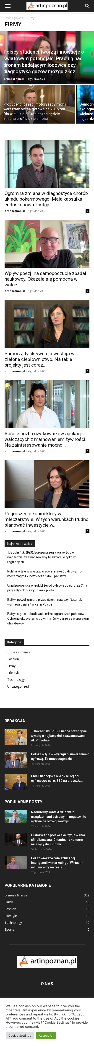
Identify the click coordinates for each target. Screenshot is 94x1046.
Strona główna (14, 18)
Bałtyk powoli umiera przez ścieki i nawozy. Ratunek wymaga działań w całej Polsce (44, 602)
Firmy (11, 666)
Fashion (13, 659)
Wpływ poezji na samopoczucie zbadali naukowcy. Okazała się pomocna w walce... (46, 279)
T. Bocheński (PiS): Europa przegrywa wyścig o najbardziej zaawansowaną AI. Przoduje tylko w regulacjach (41, 557)
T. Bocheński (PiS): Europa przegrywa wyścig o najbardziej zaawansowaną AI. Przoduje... (59, 735)
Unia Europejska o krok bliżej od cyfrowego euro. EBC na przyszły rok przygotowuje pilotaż (47, 588)
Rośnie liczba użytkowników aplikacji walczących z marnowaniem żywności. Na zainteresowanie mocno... (45, 439)
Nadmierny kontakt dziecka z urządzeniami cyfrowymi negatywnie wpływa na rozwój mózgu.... (58, 816)
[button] (7, 6)
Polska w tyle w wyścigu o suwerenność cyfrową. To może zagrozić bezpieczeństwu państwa (44, 574)
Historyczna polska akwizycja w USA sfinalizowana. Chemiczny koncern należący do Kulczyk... (58, 839)
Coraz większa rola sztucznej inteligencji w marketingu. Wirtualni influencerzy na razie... (57, 862)
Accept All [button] (46, 1035)
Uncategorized (18, 686)
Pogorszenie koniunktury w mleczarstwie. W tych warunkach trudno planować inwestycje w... (47, 519)
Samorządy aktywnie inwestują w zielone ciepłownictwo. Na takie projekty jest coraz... (40, 359)
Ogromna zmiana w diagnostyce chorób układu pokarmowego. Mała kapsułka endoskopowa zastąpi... (46, 199)
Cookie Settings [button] (19, 1035)
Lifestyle (13, 673)
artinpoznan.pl (14, 78)
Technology (16, 679)
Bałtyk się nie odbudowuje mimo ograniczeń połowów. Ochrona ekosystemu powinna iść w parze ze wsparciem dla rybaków (48, 618)
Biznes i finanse (18, 652)
